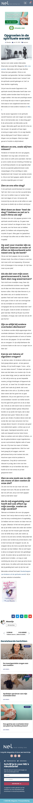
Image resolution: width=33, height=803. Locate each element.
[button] (25, 3)
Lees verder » (6, 669)
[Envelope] (19, 755)
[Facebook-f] (11, 755)
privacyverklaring (19, 791)
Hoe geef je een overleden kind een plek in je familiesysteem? (15, 725)
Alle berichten (11, 625)
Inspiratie (25, 42)
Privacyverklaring (23, 801)
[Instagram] (15, 755)
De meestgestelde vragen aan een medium (15, 664)
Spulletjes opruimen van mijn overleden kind (15, 695)
